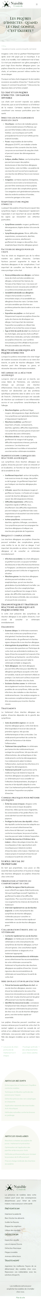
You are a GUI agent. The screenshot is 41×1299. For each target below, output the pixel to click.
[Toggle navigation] (36, 4)
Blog (5, 46)
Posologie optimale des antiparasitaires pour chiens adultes (30, 1050)
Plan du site (20, 1297)
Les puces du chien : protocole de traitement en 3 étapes (11, 1051)
